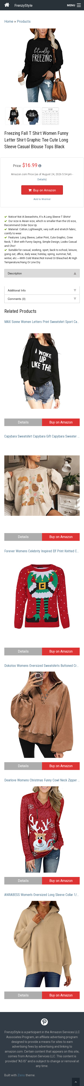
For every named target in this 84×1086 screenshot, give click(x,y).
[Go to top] (76, 1082)
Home (8, 21)
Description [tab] (15, 273)
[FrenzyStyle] (7, 5)
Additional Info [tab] (17, 290)
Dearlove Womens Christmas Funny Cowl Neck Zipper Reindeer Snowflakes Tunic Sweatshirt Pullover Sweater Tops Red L (42, 780)
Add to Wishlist (42, 199)
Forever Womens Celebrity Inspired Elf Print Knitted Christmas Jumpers (42, 551)
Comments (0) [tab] (16, 299)
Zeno (21, 1075)
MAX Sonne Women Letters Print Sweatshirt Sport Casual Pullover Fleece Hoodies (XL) (42, 322)
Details (23, 422)
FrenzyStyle (23, 5)
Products (24, 21)
